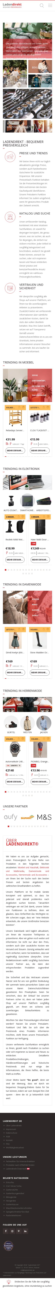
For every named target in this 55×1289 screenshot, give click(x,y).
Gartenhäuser (12, 1204)
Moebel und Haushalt (28, 867)
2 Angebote (11, 517)
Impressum (11, 1129)
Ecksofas (10, 1182)
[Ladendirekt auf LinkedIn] (25, 1231)
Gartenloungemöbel (15, 1193)
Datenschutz (11, 1133)
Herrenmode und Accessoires (33, 874)
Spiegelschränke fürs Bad (17, 1211)
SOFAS (35, 375)
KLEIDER (35, 610)
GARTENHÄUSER (39, 395)
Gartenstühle (12, 1189)
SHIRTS (35, 615)
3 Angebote (37, 517)
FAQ (8, 1144)
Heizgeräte (11, 1200)
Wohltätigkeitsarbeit (15, 1147)
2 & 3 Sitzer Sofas (14, 1186)
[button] (5, 570)
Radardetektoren (13, 1215)
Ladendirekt (13, 5)
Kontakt (9, 1140)
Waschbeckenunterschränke (19, 1208)
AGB (8, 1136)
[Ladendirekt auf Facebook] (6, 1231)
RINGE (35, 604)
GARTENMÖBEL (39, 380)
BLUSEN (35, 599)
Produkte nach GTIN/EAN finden (20, 1165)
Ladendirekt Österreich (16, 1168)
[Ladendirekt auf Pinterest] (19, 1231)
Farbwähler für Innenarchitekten (20, 1161)
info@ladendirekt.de (27, 1270)
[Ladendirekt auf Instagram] (12, 1231)
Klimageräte (11, 1197)
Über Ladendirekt (14, 1125)
